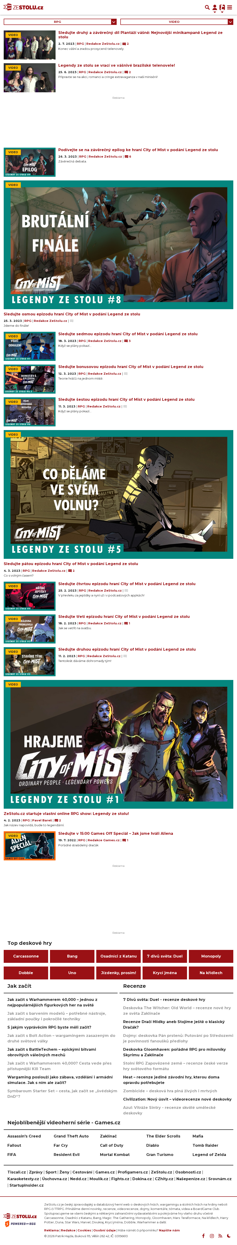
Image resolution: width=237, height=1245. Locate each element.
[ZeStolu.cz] (23, 7)
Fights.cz (120, 1179)
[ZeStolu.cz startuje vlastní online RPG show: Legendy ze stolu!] (118, 744)
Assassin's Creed (24, 1136)
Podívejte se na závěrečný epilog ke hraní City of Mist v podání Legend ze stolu (138, 150)
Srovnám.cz (220, 1179)
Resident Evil (67, 1154)
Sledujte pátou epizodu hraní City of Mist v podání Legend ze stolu (71, 564)
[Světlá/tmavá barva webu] (228, 1236)
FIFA (11, 1154)
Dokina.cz (142, 1179)
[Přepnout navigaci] (214, 7)
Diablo (152, 1145)
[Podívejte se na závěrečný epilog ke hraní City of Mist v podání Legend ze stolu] (30, 162)
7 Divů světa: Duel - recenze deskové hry (164, 999)
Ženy (64, 1172)
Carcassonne (26, 956)
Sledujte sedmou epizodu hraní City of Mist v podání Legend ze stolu (128, 334)
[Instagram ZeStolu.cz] (211, 1236)
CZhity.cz (164, 1179)
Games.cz (105, 1172)
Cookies (84, 1230)
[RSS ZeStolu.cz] (220, 1236)
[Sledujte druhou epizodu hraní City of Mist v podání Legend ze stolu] (30, 661)
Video (174, 22)
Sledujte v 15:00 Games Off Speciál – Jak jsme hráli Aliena (115, 833)
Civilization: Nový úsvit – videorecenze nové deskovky (177, 1099)
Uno (72, 973)
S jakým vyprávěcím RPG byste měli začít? (49, 1027)
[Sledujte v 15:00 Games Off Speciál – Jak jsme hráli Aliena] (30, 845)
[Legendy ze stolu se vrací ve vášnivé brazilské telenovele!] (30, 77)
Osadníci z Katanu (118, 956)
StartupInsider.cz (26, 1185)
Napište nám (169, 1230)
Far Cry (61, 1145)
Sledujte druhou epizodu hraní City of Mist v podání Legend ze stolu (127, 649)
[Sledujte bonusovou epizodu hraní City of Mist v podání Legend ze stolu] (30, 379)
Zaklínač (108, 1136)
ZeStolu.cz (161, 1172)
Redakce (68, 1230)
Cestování (82, 1172)
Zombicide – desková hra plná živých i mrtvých (170, 1091)
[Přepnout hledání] (207, 7)
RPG (57, 22)
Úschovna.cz (54, 1179)
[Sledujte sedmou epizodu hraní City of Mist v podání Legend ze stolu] (30, 346)
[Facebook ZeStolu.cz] (203, 1236)
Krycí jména (165, 973)
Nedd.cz (78, 1179)
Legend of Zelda (209, 1154)
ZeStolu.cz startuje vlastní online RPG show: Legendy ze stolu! (66, 813)
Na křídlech (211, 973)
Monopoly (211, 956)
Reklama (51, 1230)
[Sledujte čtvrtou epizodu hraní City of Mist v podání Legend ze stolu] (30, 596)
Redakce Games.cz (104, 840)
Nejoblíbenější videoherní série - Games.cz (63, 1122)
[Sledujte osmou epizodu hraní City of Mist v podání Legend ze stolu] (118, 244)
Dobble (26, 973)
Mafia (198, 1136)
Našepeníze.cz (190, 1179)
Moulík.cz (99, 1179)
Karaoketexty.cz (23, 1179)
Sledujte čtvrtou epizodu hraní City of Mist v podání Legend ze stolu (127, 584)
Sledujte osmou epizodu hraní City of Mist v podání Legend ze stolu (72, 314)
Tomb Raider (205, 1145)
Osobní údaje (104, 1230)
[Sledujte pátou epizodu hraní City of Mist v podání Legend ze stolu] (118, 494)
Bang (72, 956)
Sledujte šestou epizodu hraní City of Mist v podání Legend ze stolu (126, 399)
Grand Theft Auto (71, 1136)
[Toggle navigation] (229, 7)
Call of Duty (111, 1145)
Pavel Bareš (42, 820)
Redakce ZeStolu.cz (103, 43)
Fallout (14, 1145)
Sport (51, 1172)
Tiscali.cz (16, 1172)
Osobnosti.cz (188, 1172)
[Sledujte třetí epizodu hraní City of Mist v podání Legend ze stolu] (30, 628)
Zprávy (36, 1172)
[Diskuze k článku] (71, 321)
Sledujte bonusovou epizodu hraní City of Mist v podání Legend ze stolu (130, 367)
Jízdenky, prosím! (118, 973)
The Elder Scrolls (163, 1136)
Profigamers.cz (133, 1172)
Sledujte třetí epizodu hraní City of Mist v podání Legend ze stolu (124, 616)
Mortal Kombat (115, 1154)
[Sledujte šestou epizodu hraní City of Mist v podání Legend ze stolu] (30, 411)
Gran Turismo (159, 1154)
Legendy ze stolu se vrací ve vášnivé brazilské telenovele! (116, 65)
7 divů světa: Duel (165, 956)
